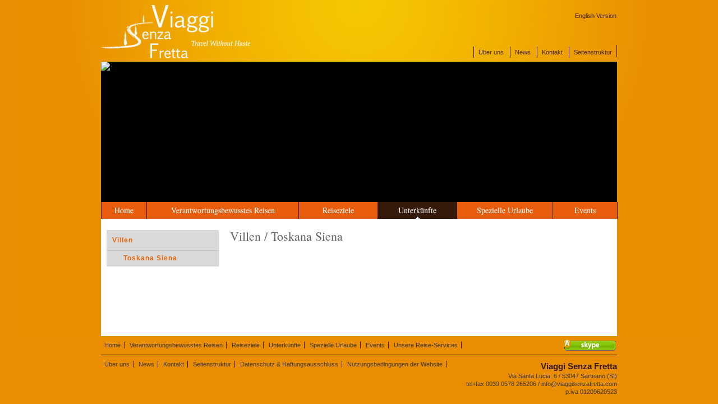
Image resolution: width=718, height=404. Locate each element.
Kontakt (552, 52)
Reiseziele (338, 210)
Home (124, 210)
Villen (122, 240)
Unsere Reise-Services (426, 345)
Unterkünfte (417, 210)
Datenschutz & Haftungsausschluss (289, 364)
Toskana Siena (150, 258)
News (523, 52)
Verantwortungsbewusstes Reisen (223, 210)
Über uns (491, 52)
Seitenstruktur (593, 52)
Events (585, 210)
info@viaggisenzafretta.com (579, 383)
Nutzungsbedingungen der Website (395, 364)
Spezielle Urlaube (505, 210)
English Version (595, 15)
